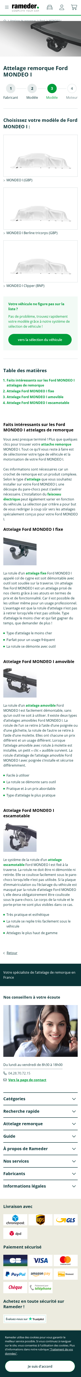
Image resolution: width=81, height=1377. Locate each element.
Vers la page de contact (27, 1080)
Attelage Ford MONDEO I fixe (30, 391)
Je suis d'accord (40, 1366)
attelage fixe (36, 573)
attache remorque (56, 444)
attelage (33, 479)
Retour (12, 953)
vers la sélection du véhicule (40, 339)
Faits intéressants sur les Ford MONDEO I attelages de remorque (41, 383)
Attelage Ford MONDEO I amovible (35, 397)
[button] (61, 7)
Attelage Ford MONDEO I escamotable (38, 402)
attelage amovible (41, 705)
